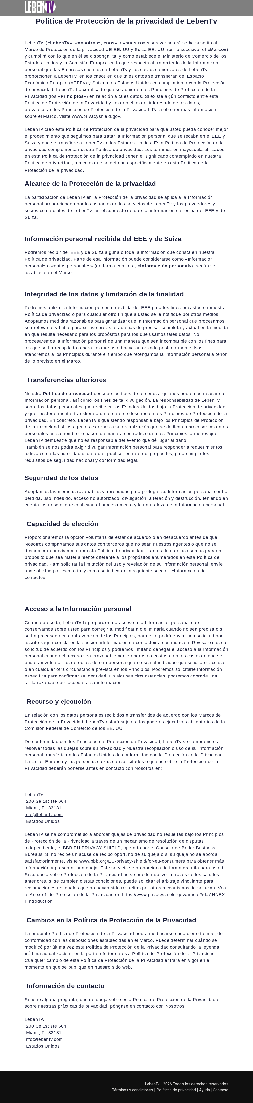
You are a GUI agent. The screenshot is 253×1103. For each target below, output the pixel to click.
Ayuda (205, 1090)
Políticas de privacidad (176, 1090)
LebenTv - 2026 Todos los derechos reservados (186, 1084)
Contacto (220, 1090)
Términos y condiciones (132, 1090)
